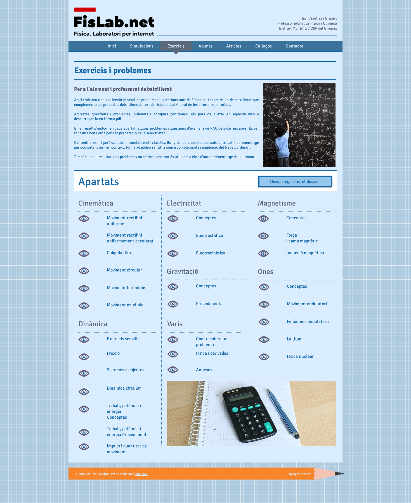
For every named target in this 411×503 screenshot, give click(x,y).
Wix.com (141, 474)
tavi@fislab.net (300, 474)
